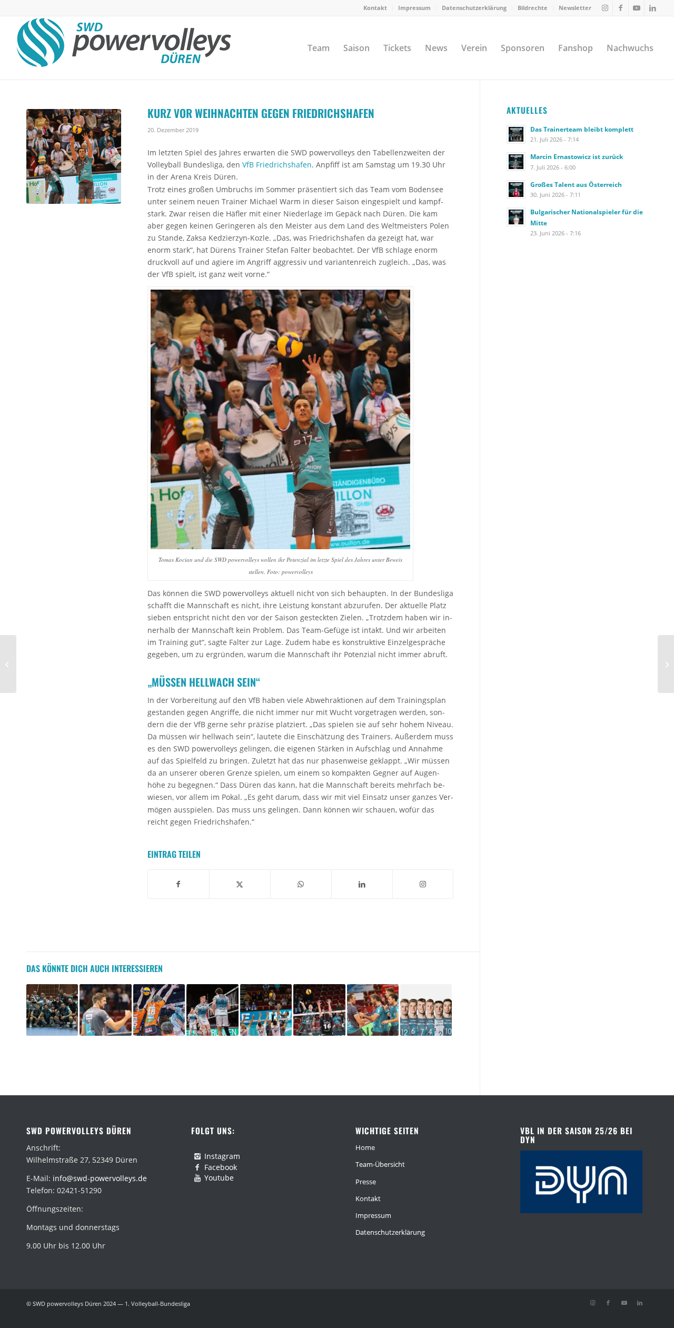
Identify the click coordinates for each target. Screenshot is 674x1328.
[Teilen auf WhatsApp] (301, 884)
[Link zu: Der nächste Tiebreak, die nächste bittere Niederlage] (212, 1010)
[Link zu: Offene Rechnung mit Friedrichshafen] (266, 1010)
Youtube (219, 1178)
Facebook (220, 1167)
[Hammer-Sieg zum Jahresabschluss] (666, 664)
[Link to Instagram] (423, 884)
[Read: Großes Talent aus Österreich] (516, 189)
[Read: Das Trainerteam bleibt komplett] (516, 134)
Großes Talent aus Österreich (576, 184)
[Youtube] (197, 1178)
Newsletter (575, 8)
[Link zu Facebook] (620, 8)
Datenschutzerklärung (474, 8)
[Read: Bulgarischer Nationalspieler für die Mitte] (516, 216)
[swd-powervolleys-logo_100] (123, 48)
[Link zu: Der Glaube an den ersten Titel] (159, 1010)
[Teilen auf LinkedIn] (362, 884)
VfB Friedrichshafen (277, 165)
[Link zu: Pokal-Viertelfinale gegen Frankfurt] (52, 1010)
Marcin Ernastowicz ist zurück (576, 156)
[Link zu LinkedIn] (652, 8)
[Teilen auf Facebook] (178, 884)
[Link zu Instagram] (604, 8)
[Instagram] (197, 1156)
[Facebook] (197, 1167)
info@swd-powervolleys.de (100, 1178)
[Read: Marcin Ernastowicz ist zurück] (516, 161)
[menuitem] (375, 8)
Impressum (414, 8)
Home (365, 1147)
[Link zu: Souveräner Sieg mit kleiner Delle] (319, 1010)
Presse (365, 1181)
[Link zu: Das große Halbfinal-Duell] (373, 1010)
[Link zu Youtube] (636, 8)
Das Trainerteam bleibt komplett (581, 129)
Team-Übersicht (380, 1164)
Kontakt (375, 8)
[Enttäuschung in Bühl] (8, 664)
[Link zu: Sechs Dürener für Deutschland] (426, 1010)
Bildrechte (533, 8)
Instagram (222, 1156)
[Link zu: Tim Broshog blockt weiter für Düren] (105, 1010)
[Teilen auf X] (240, 884)
